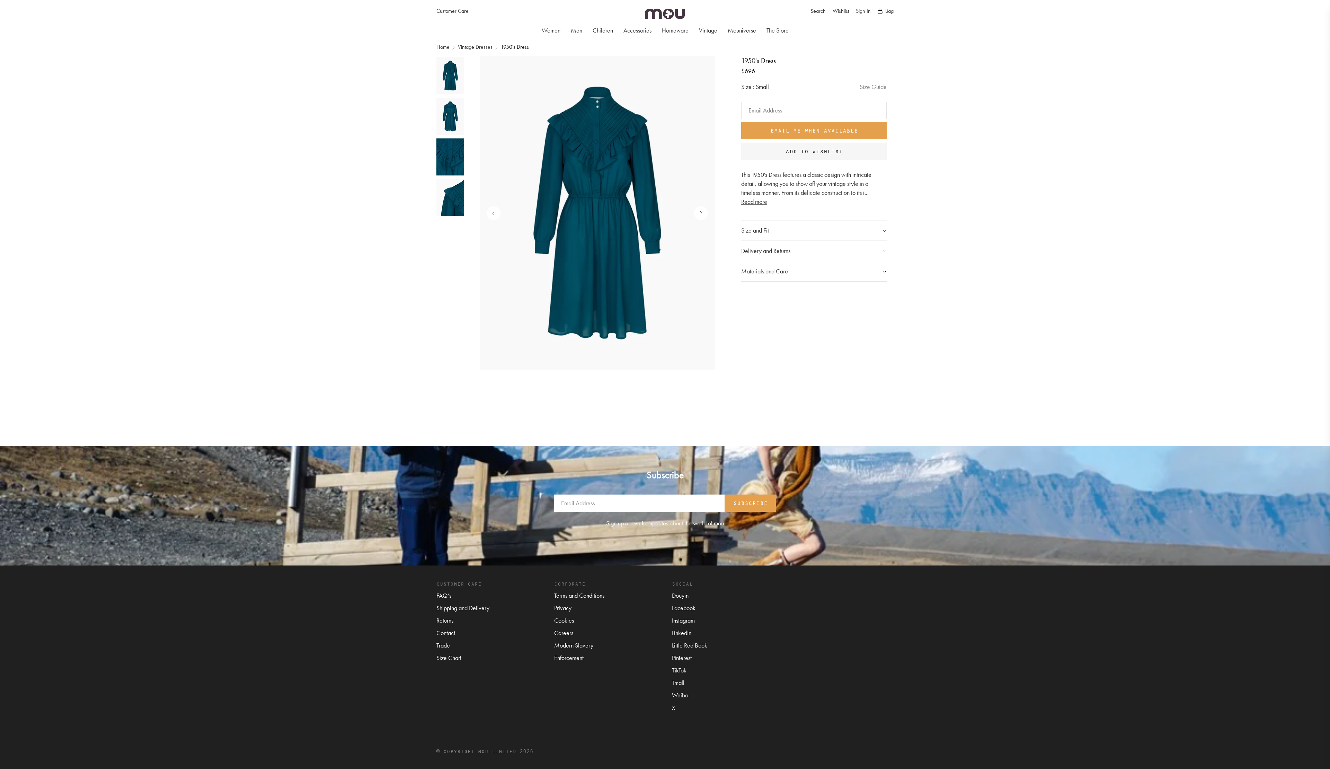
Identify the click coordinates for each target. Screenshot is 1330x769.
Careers (563, 633)
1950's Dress (515, 47)
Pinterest (682, 658)
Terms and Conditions (579, 595)
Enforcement (569, 658)
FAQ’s (443, 595)
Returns (444, 620)
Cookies (564, 620)
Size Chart (448, 658)
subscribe (750, 502)
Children (603, 30)
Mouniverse (742, 30)
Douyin (680, 595)
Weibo (680, 695)
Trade (443, 645)
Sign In (863, 11)
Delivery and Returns (765, 251)
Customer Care (452, 11)
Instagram (683, 620)
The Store (777, 30)
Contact (445, 633)
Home (443, 47)
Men (576, 30)
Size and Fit (755, 230)
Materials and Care (764, 271)
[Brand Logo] (665, 14)
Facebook (683, 608)
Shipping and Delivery (462, 608)
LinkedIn (681, 633)
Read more (754, 202)
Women (551, 30)
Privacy (562, 608)
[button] (697, 213)
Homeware (675, 30)
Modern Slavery (573, 645)
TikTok (679, 670)
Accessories (637, 30)
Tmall (678, 683)
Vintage (708, 30)
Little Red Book (689, 645)
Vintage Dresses (475, 47)
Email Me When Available (814, 130)
